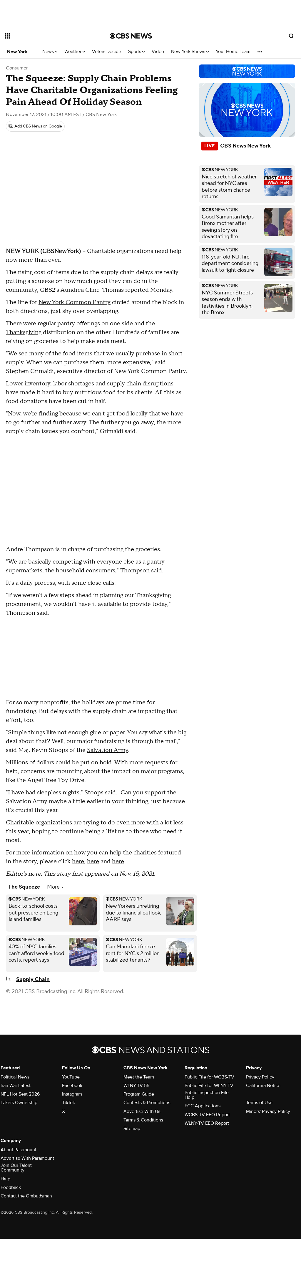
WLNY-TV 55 (136, 1085)
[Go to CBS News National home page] (131, 36)
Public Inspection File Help (207, 1095)
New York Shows (188, 51)
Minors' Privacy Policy (268, 1111)
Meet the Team (138, 1077)
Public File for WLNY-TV (209, 1085)
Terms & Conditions (143, 1120)
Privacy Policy (260, 1077)
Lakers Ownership (19, 1102)
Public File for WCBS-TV (209, 1077)
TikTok (68, 1102)
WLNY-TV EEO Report (207, 1123)
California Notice (263, 1085)
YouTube (71, 1077)
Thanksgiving (23, 332)
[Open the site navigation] (47, 36)
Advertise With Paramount (27, 1158)
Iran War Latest (16, 1085)
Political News (15, 1077)
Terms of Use (259, 1102)
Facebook (72, 1085)
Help (5, 1179)
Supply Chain (33, 979)
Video (158, 51)
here (78, 861)
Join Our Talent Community (16, 1167)
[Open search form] (291, 36)
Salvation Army (107, 750)
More (54, 887)
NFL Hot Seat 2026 (20, 1094)
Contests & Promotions (146, 1102)
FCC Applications (202, 1106)
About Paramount (18, 1149)
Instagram (72, 1094)
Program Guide (138, 1094)
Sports (135, 51)
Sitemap (131, 1128)
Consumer (17, 68)
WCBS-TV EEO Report (207, 1114)
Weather (73, 51)
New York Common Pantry (75, 302)
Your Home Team (233, 51)
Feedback (11, 1187)
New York (17, 52)
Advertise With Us (141, 1111)
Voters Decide (106, 51)
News (48, 51)
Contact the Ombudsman (26, 1196)
